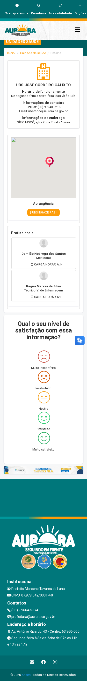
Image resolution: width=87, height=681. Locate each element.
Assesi (26, 675)
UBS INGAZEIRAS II (44, 212)
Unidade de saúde (33, 53)
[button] (50, 162)
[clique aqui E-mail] (32, 662)
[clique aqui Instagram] (55, 662)
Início (11, 53)
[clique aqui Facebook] (43, 662)
